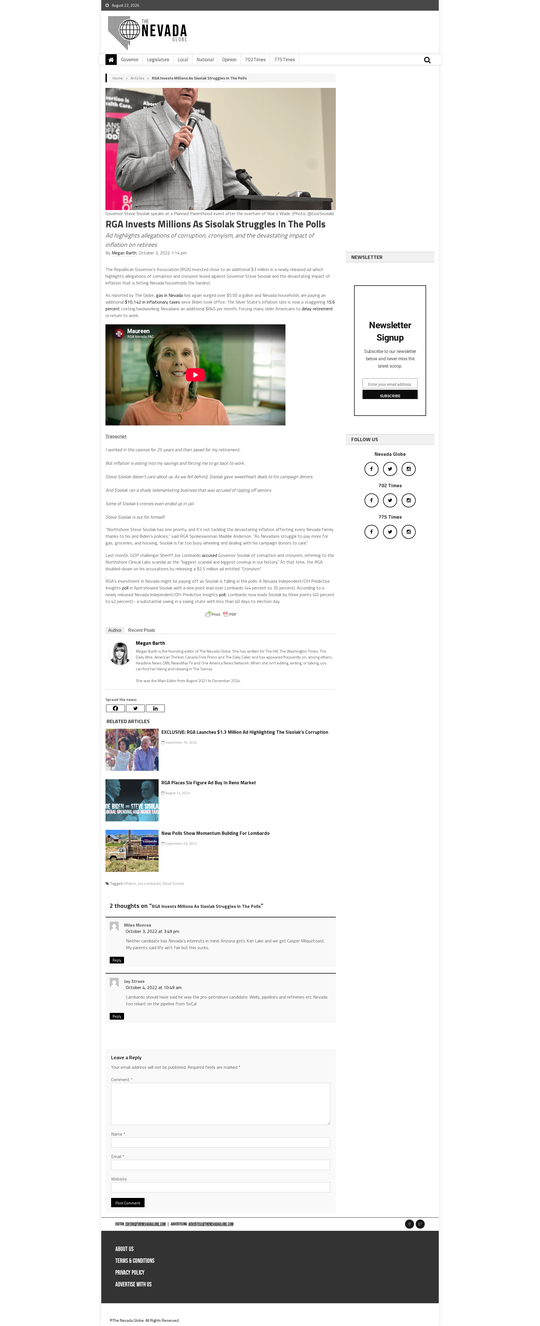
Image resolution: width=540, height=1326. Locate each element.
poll (125, 587)
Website (119, 1178)
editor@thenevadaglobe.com (145, 1224)
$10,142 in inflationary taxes (152, 302)
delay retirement (317, 308)
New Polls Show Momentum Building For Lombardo (215, 833)
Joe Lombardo (149, 883)
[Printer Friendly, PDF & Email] (220, 614)
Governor (130, 59)
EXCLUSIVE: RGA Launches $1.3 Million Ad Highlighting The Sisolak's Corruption (244, 732)
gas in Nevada (169, 295)
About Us (124, 1249)
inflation (129, 883)
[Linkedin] (155, 708)
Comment (122, 1079)
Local (183, 59)
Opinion (229, 59)
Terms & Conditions (134, 1261)
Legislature (158, 59)
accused (209, 555)
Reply (116, 960)
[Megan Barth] (120, 653)
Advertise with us (133, 1284)
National (205, 59)
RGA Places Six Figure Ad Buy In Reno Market (208, 782)
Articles (137, 78)
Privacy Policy (130, 1273)
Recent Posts (141, 630)
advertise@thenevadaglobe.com (210, 1224)
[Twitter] (135, 708)
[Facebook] (115, 708)
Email (117, 1156)
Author (115, 630)
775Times (284, 59)
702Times (255, 59)
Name (118, 1134)
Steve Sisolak (173, 883)
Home (117, 78)
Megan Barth (124, 252)
